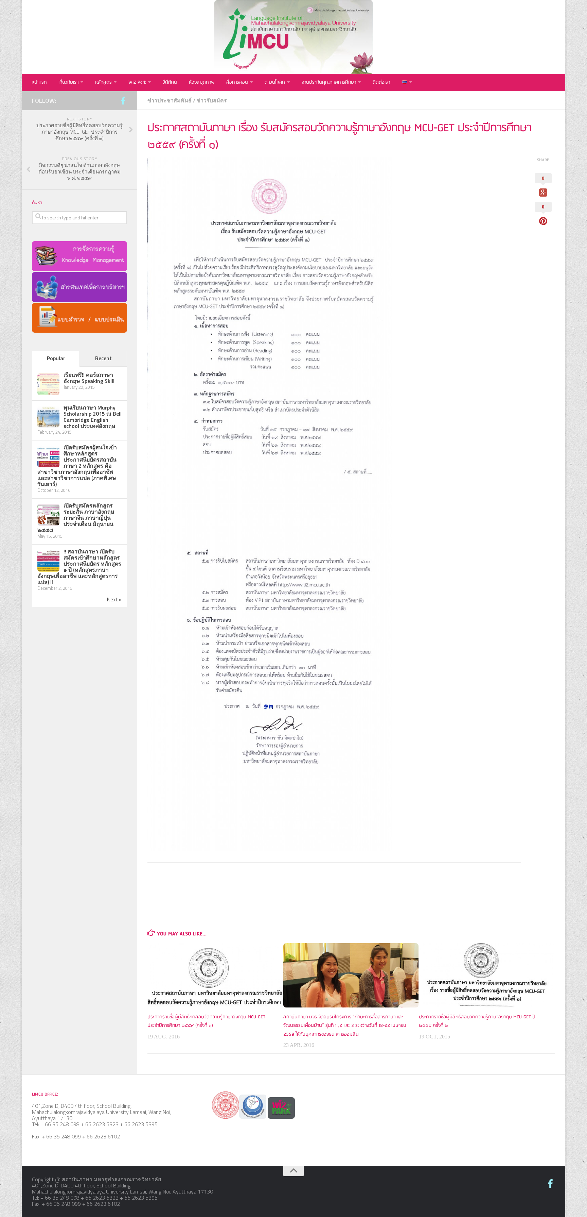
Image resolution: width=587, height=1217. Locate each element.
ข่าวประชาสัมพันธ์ (169, 100)
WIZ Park (137, 82)
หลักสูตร (103, 82)
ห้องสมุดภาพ (201, 82)
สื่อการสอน (237, 82)
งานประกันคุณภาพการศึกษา (329, 82)
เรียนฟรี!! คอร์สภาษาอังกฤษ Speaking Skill (89, 378)
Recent (103, 358)
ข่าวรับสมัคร (212, 100)
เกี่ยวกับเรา (68, 82)
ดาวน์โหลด (275, 82)
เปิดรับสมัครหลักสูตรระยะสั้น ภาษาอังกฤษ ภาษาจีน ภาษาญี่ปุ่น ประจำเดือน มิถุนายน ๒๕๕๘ (75, 517)
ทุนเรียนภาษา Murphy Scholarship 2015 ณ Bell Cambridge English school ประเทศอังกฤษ (93, 416)
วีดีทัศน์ (170, 82)
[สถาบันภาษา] (123, 101)
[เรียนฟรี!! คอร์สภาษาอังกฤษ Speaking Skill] (48, 393)
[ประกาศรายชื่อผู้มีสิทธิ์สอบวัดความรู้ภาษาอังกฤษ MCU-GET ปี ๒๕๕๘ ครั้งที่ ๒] (486, 975)
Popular (56, 358)
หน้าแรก (39, 82)
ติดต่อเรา (381, 82)
